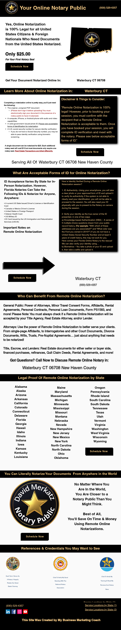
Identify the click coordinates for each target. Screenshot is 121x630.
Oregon (100, 387)
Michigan (61, 400)
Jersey (64, 433)
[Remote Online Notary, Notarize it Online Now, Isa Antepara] (8, 611)
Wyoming (100, 441)
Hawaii (21, 428)
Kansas (21, 448)
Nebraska (61, 420)
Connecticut (21, 411)
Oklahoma (61, 458)
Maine (61, 387)
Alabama (21, 386)
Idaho (21, 432)
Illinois (21, 436)
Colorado (21, 407)
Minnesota (61, 404)
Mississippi (61, 408)
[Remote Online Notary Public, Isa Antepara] (19, 611)
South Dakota (100, 404)
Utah (100, 416)
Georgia (20, 424)
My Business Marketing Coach (79, 620)
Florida (21, 419)
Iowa (21, 444)
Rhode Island (100, 396)
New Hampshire (61, 429)
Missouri (61, 412)
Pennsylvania (100, 392)
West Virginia (100, 433)
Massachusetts (61, 396)
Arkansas (21, 399)
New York (61, 441)
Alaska (21, 391)
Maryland (61, 392)
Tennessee (100, 408)
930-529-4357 (22, 600)
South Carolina (100, 400)
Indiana (21, 440)
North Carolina (61, 445)
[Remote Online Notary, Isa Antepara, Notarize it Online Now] (13, 611)
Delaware (20, 415)
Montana (61, 416)
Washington (100, 429)
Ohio (61, 453)
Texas (100, 412)
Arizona (20, 395)
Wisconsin (100, 437)
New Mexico (61, 437)
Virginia (100, 425)
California (21, 403)
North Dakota (61, 449)
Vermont (100, 420)
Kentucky (21, 452)
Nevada (61, 425)
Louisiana (21, 457)
